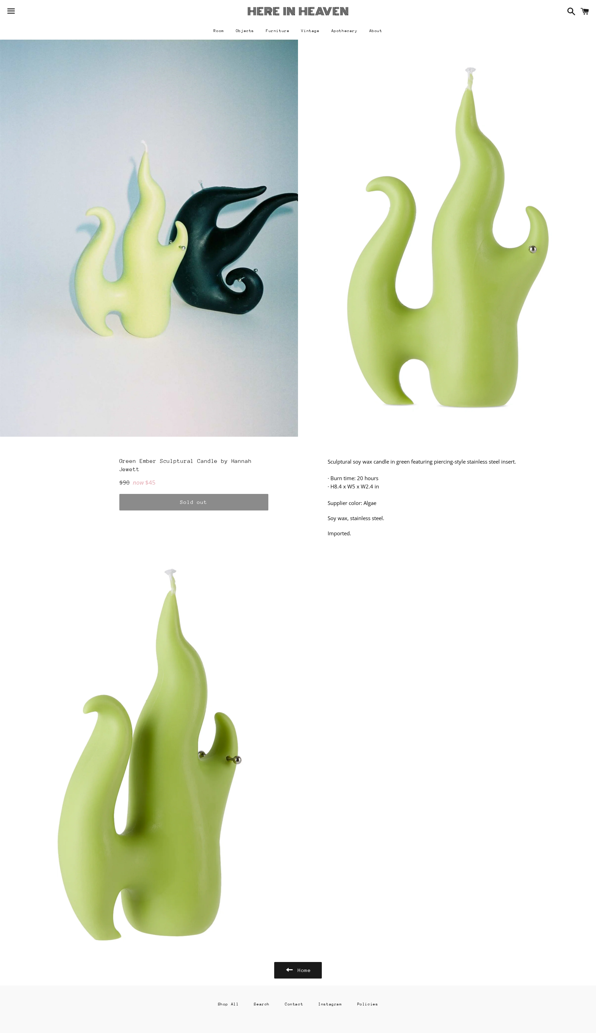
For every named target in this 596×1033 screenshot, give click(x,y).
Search (262, 1004)
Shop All (228, 1004)
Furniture (277, 31)
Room (218, 31)
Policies (367, 1004)
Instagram (330, 1004)
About (376, 31)
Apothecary (344, 31)
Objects (245, 31)
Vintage (310, 31)
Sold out (193, 502)
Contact (294, 1004)
